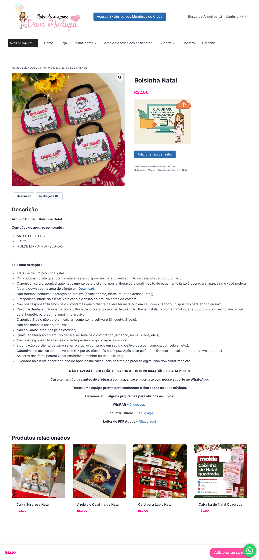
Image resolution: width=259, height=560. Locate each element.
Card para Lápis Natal (155, 504)
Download (86, 288)
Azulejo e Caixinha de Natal (98, 504)
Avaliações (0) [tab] (49, 196)
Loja (63, 43)
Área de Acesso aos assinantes (128, 43)
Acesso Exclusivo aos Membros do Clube (129, 16)
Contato (189, 43)
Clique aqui (138, 404)
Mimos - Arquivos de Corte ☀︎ (164, 170)
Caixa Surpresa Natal (32, 504)
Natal (185, 170)
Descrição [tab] (24, 196)
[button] (119, 77)
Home (48, 43)
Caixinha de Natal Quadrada (221, 504)
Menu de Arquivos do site (21, 44)
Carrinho (208, 43)
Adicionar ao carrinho (155, 154)
